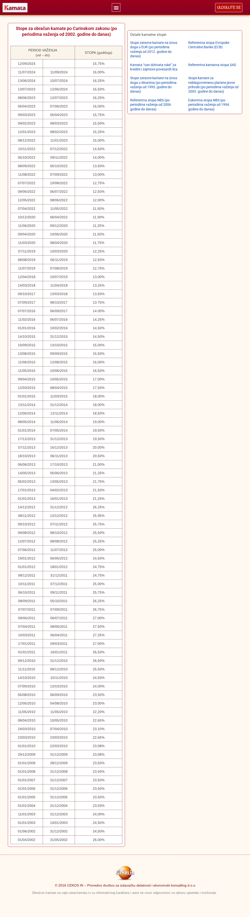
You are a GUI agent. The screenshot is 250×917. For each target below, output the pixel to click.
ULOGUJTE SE (228, 7)
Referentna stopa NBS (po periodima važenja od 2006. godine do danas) (151, 104)
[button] (116, 7)
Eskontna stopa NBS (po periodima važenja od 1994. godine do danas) (209, 104)
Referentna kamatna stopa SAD (212, 65)
